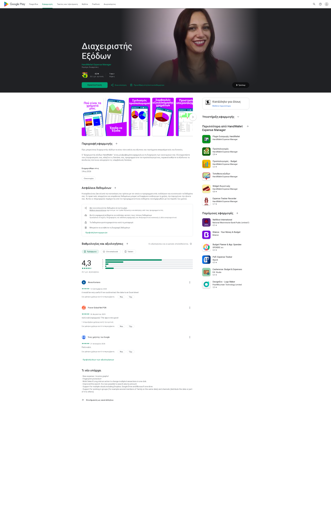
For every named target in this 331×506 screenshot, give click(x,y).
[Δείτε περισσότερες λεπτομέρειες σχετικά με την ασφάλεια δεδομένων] (96, 232)
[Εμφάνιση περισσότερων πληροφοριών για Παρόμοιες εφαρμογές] (237, 213)
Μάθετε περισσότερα (98, 210)
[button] (92, 117)
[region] (118, 75)
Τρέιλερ (240, 85)
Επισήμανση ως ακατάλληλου (97, 400)
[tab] (33, 4)
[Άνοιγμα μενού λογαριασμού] (327, 4)
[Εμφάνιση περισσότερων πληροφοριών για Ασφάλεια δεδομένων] (115, 188)
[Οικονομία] (89, 178)
